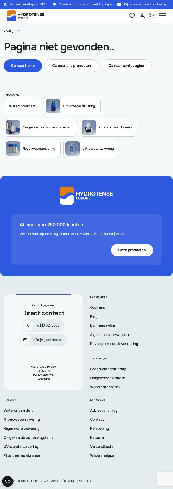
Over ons (97, 307)
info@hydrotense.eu (48, 340)
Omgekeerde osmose (107, 378)
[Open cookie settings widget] (7, 481)
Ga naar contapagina (126, 65)
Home (7, 31)
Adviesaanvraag (104, 410)
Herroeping (99, 428)
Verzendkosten (102, 446)
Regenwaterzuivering (21, 428)
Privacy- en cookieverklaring (114, 343)
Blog (94, 316)
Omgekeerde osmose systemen (30, 437)
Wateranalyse (102, 455)
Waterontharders (105, 387)
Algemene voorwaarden (110, 334)
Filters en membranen (22, 455)
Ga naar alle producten (71, 65)
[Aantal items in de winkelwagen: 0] (152, 15)
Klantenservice (102, 325)
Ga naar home (23, 65)
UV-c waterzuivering (21, 446)
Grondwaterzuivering (108, 369)
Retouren (97, 437)
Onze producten (132, 250)
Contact (97, 419)
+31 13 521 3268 (47, 325)
